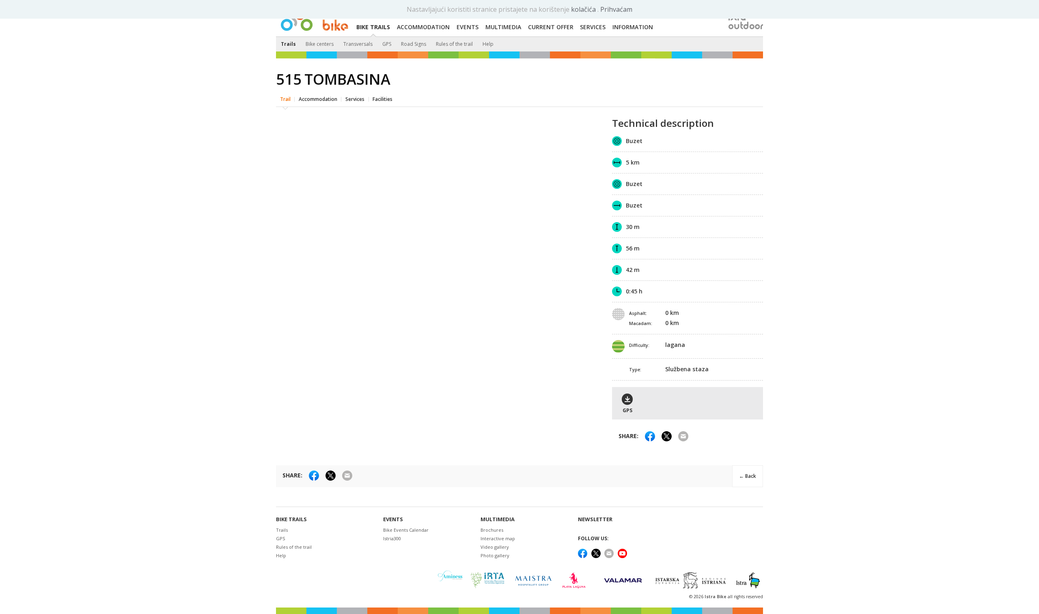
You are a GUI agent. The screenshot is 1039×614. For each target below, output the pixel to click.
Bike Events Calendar (406, 530)
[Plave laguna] (577, 580)
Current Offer (550, 27)
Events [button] (468, 27)
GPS (386, 44)
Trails (288, 44)
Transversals (358, 44)
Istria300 (392, 538)
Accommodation (318, 99)
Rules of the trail (454, 44)
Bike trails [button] (373, 27)
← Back (747, 476)
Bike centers (320, 44)
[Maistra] (533, 580)
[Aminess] (450, 580)
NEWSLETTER (595, 519)
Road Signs (413, 44)
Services (354, 99)
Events (393, 519)
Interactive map (498, 538)
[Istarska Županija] (691, 580)
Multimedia (498, 519)
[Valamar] (623, 580)
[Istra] (748, 580)
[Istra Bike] (314, 18)
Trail (285, 99)
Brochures (492, 530)
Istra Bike (716, 596)
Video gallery (495, 547)
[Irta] (487, 580)
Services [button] (593, 27)
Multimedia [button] (503, 27)
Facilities (382, 99)
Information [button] (632, 27)
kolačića (584, 9)
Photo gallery (495, 555)
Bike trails (291, 519)
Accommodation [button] (423, 27)
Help (488, 44)
